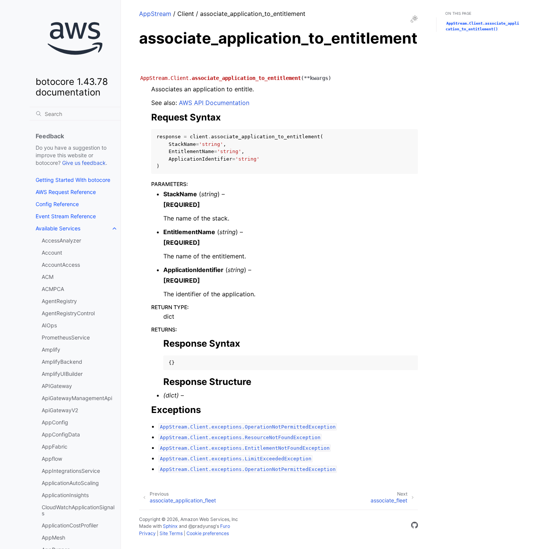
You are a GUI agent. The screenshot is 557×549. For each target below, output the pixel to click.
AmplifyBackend (62, 361)
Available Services (58, 228)
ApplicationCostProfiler (70, 525)
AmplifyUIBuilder (62, 374)
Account (52, 252)
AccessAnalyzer (61, 240)
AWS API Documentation (214, 102)
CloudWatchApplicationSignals (78, 510)
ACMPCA (53, 289)
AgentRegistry (59, 301)
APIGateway (57, 386)
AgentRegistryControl (68, 313)
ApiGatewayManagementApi (77, 398)
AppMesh (53, 537)
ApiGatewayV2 (60, 410)
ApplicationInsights (65, 495)
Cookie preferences (207, 533)
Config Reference (57, 204)
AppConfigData (61, 434)
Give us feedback (84, 163)
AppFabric (54, 446)
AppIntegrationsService (71, 471)
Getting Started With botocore (73, 180)
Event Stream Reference (66, 216)
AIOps (49, 325)
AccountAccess (61, 264)
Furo (225, 526)
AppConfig (55, 422)
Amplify (51, 349)
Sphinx (170, 526)
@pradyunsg (202, 526)
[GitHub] (414, 526)
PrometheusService (66, 337)
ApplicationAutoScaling (70, 483)
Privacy (147, 533)
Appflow (52, 458)
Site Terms (171, 533)
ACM (47, 277)
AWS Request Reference (66, 192)
